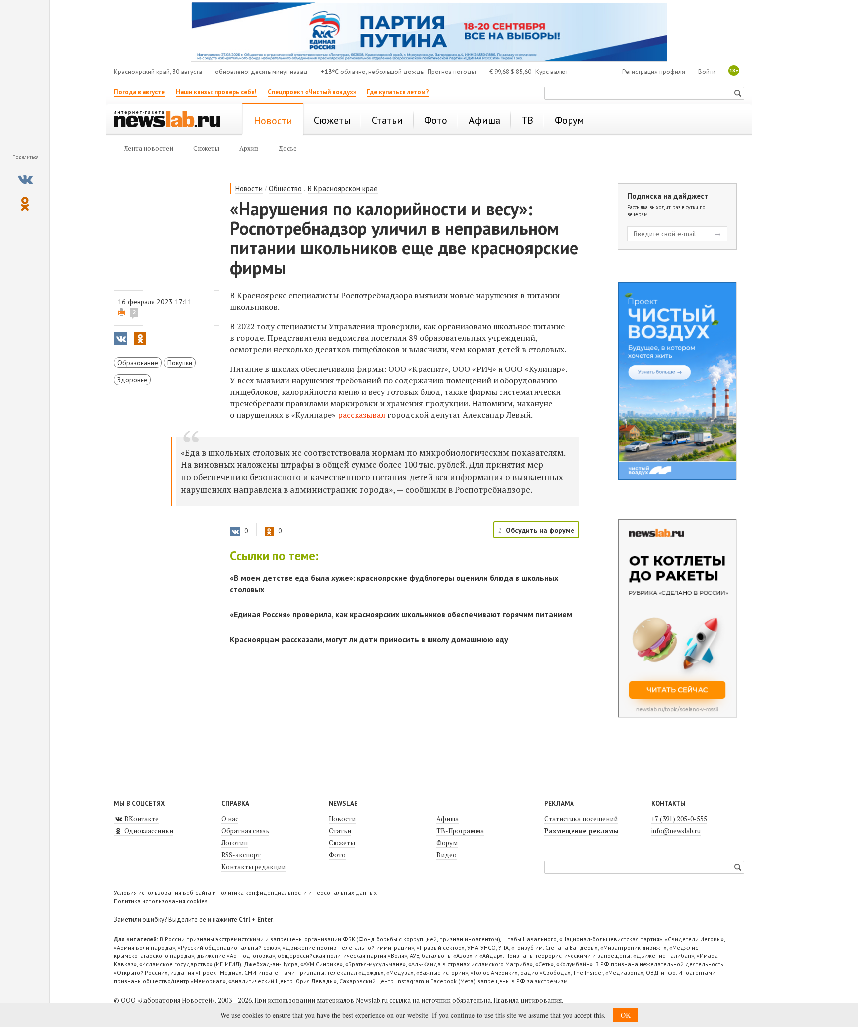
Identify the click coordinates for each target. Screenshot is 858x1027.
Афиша (447, 818)
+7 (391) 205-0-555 (679, 818)
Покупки (179, 362)
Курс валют (551, 72)
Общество (285, 188)
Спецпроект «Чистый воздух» (312, 92)
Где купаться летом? (398, 92)
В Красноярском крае (343, 188)
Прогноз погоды (452, 72)
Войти (706, 72)
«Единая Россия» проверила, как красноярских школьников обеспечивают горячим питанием (401, 614)
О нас (229, 818)
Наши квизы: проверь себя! (216, 92)
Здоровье (132, 379)
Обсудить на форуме (540, 530)
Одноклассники (148, 830)
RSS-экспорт (241, 854)
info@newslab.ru (676, 830)
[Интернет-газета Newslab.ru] (172, 120)
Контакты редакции (253, 866)
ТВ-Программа (460, 830)
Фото (337, 854)
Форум (447, 842)
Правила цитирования (527, 1000)
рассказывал (361, 414)
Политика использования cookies (161, 901)
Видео (446, 854)
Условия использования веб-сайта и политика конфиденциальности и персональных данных (245, 892)
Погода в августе (139, 92)
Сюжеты (342, 842)
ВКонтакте (141, 818)
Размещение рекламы (581, 830)
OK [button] (626, 1015)
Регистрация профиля (653, 72)
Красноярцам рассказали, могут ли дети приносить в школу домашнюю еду (369, 639)
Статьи (340, 830)
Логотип (234, 842)
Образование (137, 362)
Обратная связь (245, 830)
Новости (249, 188)
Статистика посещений (581, 818)
